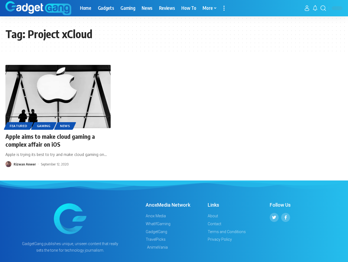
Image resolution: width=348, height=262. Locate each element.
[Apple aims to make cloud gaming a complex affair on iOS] (58, 96)
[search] (323, 8)
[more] (224, 8)
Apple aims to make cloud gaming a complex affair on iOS (50, 140)
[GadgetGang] (38, 8)
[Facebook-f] (285, 217)
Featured (18, 126)
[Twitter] (274, 217)
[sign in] (307, 8)
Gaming (44, 126)
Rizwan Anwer (25, 164)
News (65, 126)
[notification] (315, 8)
